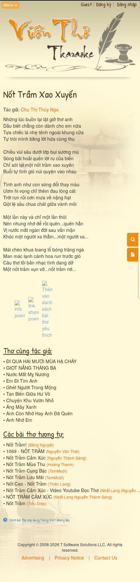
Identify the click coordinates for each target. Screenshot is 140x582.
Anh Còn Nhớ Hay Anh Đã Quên (39, 413)
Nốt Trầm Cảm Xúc (26, 457)
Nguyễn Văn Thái (62, 451)
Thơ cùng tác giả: (27, 350)
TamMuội (57, 471)
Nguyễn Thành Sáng (66, 458)
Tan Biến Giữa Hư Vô (28, 393)
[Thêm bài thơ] (132, 255)
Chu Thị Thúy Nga (40, 109)
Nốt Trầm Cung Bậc (26, 470)
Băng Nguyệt (40, 444)
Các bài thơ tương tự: (33, 434)
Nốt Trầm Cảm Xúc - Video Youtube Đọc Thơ (52, 490)
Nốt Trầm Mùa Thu (25, 464)
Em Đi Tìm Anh (21, 380)
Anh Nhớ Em (19, 420)
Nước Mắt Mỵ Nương (27, 374)
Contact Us (105, 557)
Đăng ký (103, 4)
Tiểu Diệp (36, 503)
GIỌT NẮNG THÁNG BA (31, 367)
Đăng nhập (127, 4)
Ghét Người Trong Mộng (31, 387)
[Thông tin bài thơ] (20, 308)
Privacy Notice (69, 557)
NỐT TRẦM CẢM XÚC (29, 496)
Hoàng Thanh (60, 464)
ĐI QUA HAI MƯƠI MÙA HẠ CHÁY (41, 361)
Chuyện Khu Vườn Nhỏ (30, 400)
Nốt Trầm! (16, 444)
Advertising (32, 557)
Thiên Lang (59, 484)
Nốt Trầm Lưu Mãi (25, 477)
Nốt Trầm (15, 503)
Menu (9, 4)
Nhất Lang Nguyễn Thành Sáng (83, 497)
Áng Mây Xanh (21, 407)
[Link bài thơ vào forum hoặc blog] (33, 308)
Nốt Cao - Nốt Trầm (26, 483)
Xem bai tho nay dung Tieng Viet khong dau (39, 520)
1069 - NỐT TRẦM (25, 451)
